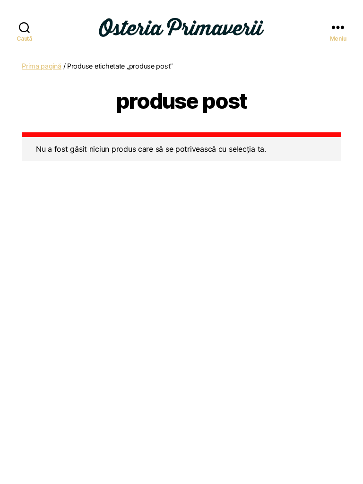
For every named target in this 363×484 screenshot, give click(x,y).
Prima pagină (41, 66)
